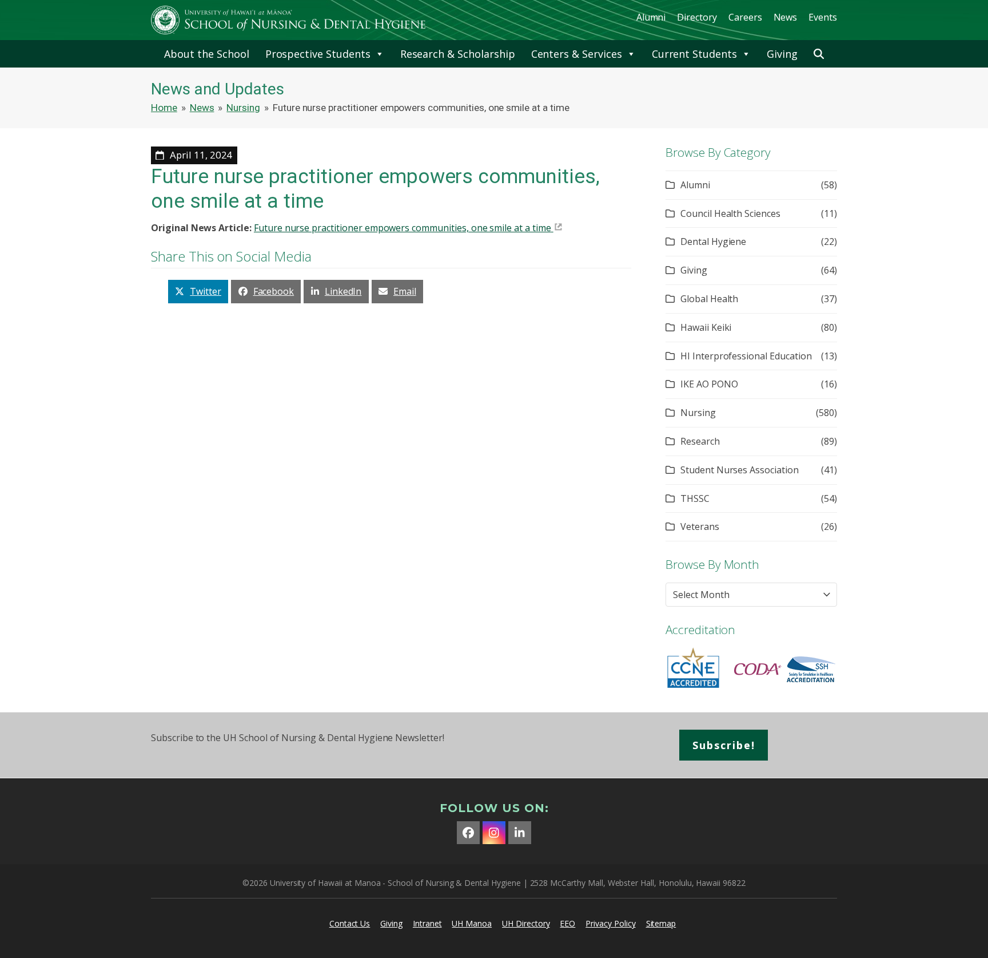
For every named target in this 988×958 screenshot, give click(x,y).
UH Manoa (472, 923)
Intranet (427, 923)
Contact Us (349, 923)
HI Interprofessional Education (746, 356)
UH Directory (525, 923)
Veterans (699, 526)
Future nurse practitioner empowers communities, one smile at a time (402, 227)
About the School (206, 54)
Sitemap (661, 923)
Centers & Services (576, 54)
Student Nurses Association (739, 470)
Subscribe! (723, 745)
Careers (745, 17)
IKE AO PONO (709, 384)
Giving (782, 54)
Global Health (709, 298)
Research (700, 441)
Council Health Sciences (730, 213)
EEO (567, 923)
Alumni (651, 17)
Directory (697, 17)
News (786, 17)
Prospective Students (317, 54)
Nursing (698, 412)
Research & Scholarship (457, 54)
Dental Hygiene (713, 241)
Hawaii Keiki (705, 327)
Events (822, 17)
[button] (819, 54)
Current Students (694, 54)
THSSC (695, 498)
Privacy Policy (610, 923)
